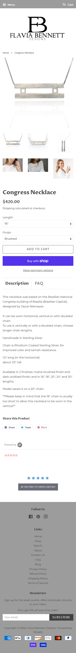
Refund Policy (38, 573)
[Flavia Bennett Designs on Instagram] (46, 517)
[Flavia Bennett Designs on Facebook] (31, 517)
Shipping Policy (38, 578)
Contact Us (38, 555)
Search (38, 545)
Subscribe (61, 617)
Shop (38, 541)
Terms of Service (38, 583)
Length (8, 217)
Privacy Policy (38, 569)
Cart (70, 5)
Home (6, 52)
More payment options (38, 270)
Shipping (8, 208)
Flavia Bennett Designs (41, 628)
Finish (7, 232)
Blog (38, 564)
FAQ (39, 283)
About (38, 550)
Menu (11, 4)
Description (17, 283)
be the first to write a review (38, 487)
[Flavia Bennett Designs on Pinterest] (38, 517)
